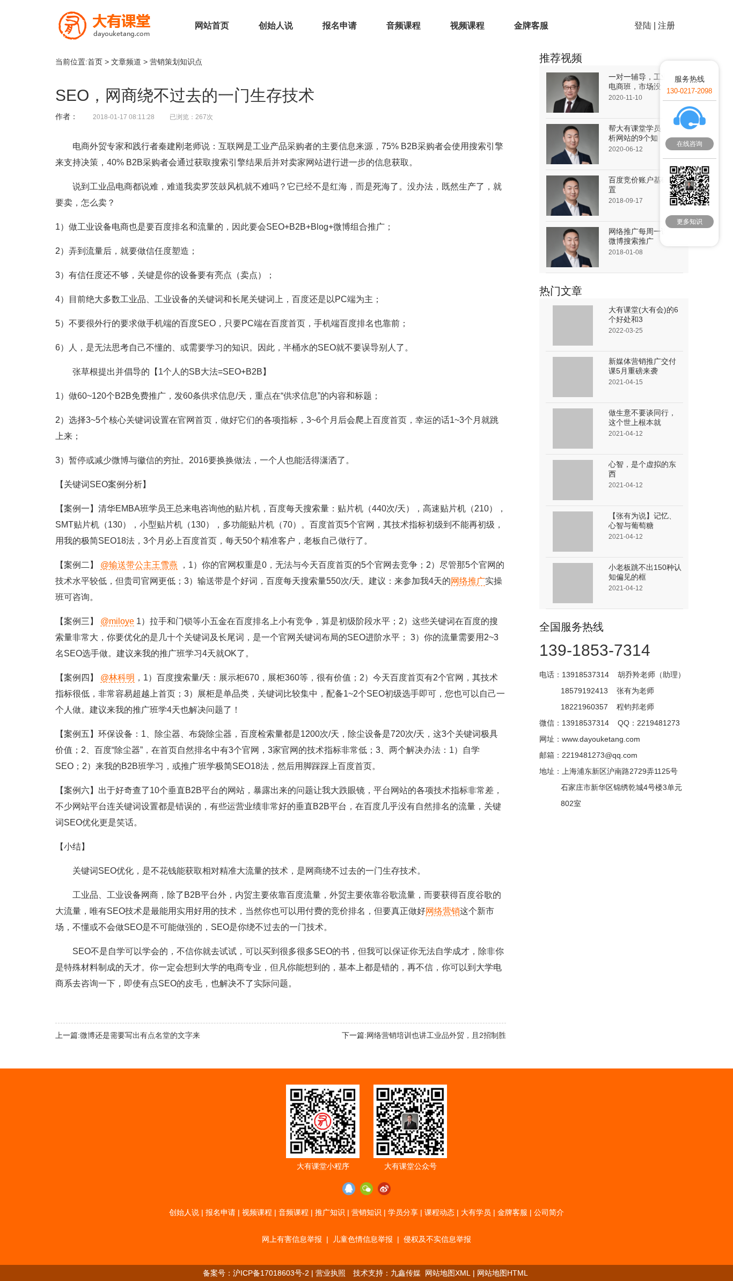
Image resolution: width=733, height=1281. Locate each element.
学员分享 (403, 1212)
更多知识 (689, 221)
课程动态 (439, 1212)
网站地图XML (448, 1273)
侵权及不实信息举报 (437, 1239)
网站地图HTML (502, 1273)
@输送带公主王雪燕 (139, 564)
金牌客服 (531, 25)
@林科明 (117, 677)
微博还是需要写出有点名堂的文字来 (140, 1035)
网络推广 (468, 580)
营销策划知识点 (176, 61)
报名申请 (339, 25)
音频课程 (403, 25)
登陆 (642, 25)
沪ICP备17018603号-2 (271, 1273)
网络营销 (443, 911)
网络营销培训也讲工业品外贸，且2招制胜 (436, 1035)
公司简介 (549, 1212)
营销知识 (366, 1212)
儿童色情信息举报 (363, 1239)
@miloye (117, 621)
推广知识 (330, 1212)
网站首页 (212, 25)
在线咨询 (689, 144)
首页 (94, 61)
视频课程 (467, 25)
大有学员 (476, 1212)
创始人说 (276, 25)
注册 (666, 25)
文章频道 (126, 61)
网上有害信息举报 (292, 1239)
